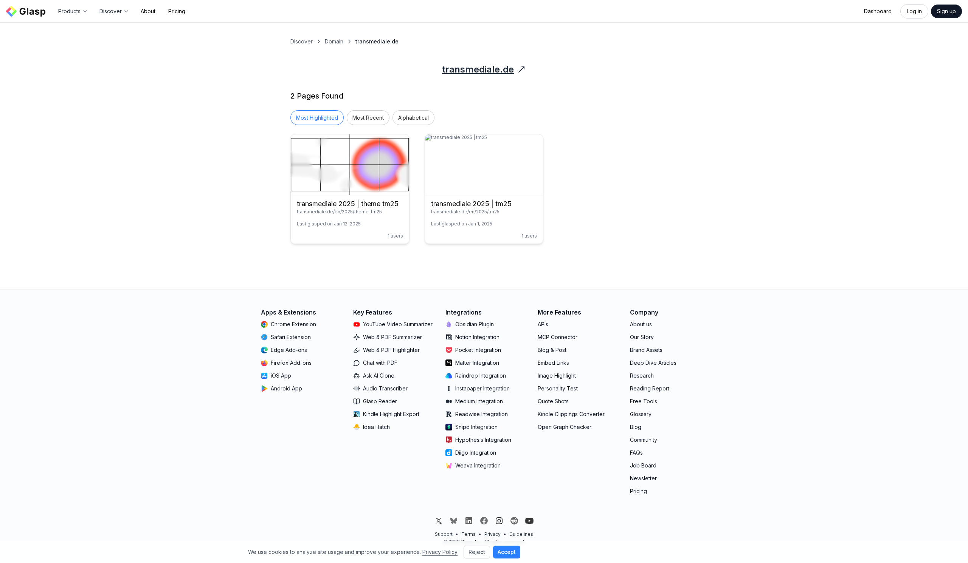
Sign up (946, 11)
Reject (476, 552)
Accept (507, 552)
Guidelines (521, 534)
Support (444, 534)
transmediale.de (478, 69)
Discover (301, 41)
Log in (914, 11)
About (148, 11)
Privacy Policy (440, 552)
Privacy (492, 534)
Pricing (176, 11)
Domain (334, 41)
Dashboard (878, 11)
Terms (468, 534)
